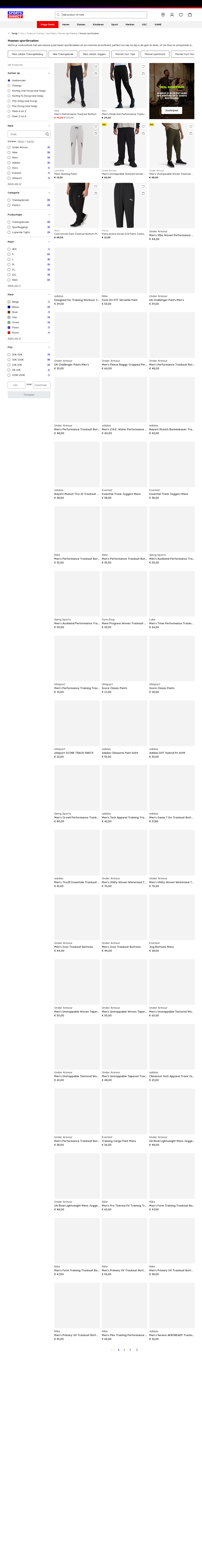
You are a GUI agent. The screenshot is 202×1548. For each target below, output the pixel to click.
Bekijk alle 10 (14, 338)
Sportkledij (51, 33)
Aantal (30, 141)
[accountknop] (172, 14)
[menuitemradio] (29, 80)
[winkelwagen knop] (189, 14)
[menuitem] (47, 24)
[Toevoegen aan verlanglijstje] (95, 66)
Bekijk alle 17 (14, 285)
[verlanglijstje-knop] (180, 14)
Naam (21, 141)
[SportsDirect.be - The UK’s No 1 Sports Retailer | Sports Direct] (15, 14)
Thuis (21, 33)
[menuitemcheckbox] (29, 147)
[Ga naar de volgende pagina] (137, 1349)
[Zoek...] (58, 14)
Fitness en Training (35, 33)
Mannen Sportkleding (67, 33)
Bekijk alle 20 (14, 184)
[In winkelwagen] (95, 73)
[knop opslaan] (163, 14)
